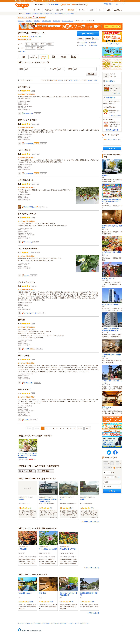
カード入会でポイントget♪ (112, 44)
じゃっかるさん (28, 143)
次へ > (80, 428)
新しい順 (90, 80)
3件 (30, 508)
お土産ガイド (62, 13)
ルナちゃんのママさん (30, 313)
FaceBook (115, 452)
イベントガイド (54, 13)
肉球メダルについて (116, 115)
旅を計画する (110, 81)
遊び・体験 (59, 10)
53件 (92, 602)
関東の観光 (29, 20)
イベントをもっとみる (92, 568)
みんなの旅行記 (70, 13)
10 (74, 428)
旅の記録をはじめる (112, 130)
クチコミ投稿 (83, 42)
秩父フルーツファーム (67, 20)
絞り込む (91, 74)
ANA (65, 623)
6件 (72, 602)
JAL (63, 623)
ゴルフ (100, 10)
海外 (108, 10)
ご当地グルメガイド (44, 13)
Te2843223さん (29, 207)
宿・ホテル (21, 623)
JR (60, 623)
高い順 (70, 80)
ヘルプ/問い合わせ (120, 1)
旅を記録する (110, 97)
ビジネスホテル (37, 623)
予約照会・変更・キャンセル (111, 4)
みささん (27, 419)
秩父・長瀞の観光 (46, 20)
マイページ (122, 4)
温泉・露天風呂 (46, 623)
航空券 (91, 10)
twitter (109, 452)
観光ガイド (35, 13)
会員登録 (55, 4)
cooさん (26, 349)
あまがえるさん (28, 383)
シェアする (82, 45)
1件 (72, 508)
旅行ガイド (28, 13)
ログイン (49, 4)
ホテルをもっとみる (93, 613)
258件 (31, 602)
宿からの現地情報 (73, 56)
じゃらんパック (48, 9)
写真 (53, 56)
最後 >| (88, 428)
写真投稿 (93, 42)
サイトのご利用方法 (109, 1)
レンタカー (82, 10)
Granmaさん (28, 242)
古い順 (60, 80)
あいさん (27, 275)
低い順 (75, 80)
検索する (112, 148)
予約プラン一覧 (88, 33)
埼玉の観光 (36, 20)
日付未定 (118, 467)
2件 (51, 508)
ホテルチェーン (28, 623)
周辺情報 (63, 57)
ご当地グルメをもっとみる (91, 521)
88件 (51, 602)
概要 (23, 57)
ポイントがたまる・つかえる (25, 17)
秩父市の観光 (56, 20)
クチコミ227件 (36, 36)
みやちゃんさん (28, 113)
